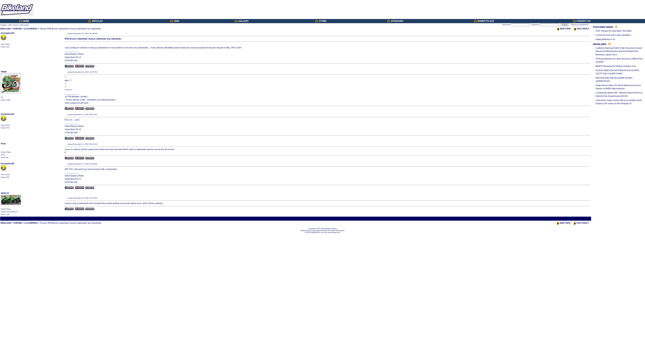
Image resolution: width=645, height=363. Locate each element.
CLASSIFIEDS (30, 29)
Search (16, 25)
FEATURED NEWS (603, 27)
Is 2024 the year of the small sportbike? (613, 35)
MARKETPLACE (486, 21)
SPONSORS (397, 21)
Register (4, 25)
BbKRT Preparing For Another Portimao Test (616, 66)
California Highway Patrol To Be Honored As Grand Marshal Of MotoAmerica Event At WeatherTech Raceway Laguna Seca (619, 51)
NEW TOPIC (565, 29)
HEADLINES (599, 44)
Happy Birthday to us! (605, 39)
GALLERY (243, 21)
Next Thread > (584, 218)
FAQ (10, 25)
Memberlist (24, 25)
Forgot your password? (580, 25)
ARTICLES (97, 21)
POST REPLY (583, 29)
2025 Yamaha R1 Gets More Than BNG (614, 31)
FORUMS (17, 29)
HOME (26, 21)
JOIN (176, 21)
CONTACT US (584, 21)
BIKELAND (5, 29)
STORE (323, 21)
